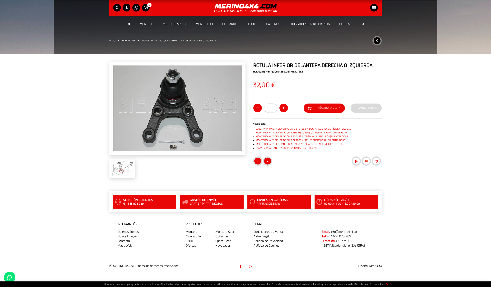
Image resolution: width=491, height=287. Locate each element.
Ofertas (345, 24)
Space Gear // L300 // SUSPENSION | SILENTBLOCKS (286, 148)
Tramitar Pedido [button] (366, 108)
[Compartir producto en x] (267, 161)
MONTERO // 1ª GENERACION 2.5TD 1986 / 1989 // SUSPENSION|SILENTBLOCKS (302, 136)
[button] (117, 8)
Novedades (223, 245)
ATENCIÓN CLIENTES (138, 199)
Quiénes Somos (128, 231)
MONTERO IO (204, 24)
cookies (380, 284)
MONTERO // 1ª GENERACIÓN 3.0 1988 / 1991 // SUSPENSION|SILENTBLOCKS (300, 144)
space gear (223, 241)
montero (192, 231)
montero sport (225, 231)
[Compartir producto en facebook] (257, 161)
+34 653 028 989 (339, 236)
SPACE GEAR (273, 24)
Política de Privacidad (268, 241)
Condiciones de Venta (268, 231)
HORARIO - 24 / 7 (336, 199)
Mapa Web (125, 245)
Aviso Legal (261, 236)
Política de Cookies (266, 245)
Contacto (124, 241)
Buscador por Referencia (310, 24)
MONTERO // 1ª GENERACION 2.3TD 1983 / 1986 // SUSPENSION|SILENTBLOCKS (301, 133)
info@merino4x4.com (344, 231)
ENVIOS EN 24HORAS (272, 199)
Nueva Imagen (127, 236)
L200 (251, 24)
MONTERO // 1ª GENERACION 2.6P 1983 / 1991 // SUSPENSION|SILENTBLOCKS (300, 140)
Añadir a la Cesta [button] (329, 108)
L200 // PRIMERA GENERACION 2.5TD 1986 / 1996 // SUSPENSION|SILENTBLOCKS (303, 129)
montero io (193, 236)
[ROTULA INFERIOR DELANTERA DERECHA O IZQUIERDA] (177, 108)
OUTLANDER (230, 24)
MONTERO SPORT (174, 24)
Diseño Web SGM (370, 265)
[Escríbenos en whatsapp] (136, 8)
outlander (222, 236)
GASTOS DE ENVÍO (203, 199)
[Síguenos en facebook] (240, 266)
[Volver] (377, 40)
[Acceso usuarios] (126, 8)
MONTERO (146, 24)
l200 (189, 241)
